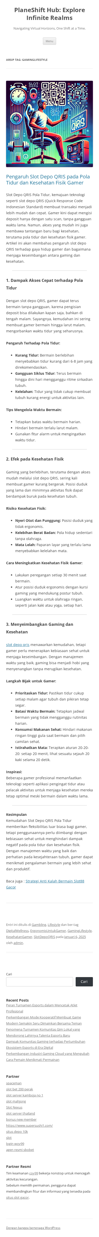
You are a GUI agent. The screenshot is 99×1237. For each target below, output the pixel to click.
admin (18, 942)
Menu (49, 41)
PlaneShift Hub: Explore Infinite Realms (49, 14)
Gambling (39, 924)
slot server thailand (20, 1113)
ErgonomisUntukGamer (48, 930)
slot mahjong (16, 1101)
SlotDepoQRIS (44, 936)
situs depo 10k (17, 1131)
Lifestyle (54, 924)
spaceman (14, 1083)
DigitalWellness (17, 930)
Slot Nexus (14, 1107)
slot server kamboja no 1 (24, 1095)
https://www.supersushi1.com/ (29, 1125)
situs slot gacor (17, 1197)
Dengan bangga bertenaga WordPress (33, 1228)
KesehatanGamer (19, 936)
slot (9, 1137)
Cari (9, 974)
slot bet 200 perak (19, 1089)
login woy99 (15, 1143)
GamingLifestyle (80, 930)
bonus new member (21, 1119)
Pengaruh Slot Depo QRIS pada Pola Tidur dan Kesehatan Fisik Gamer (48, 179)
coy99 (33, 1173)
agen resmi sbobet (20, 1149)
